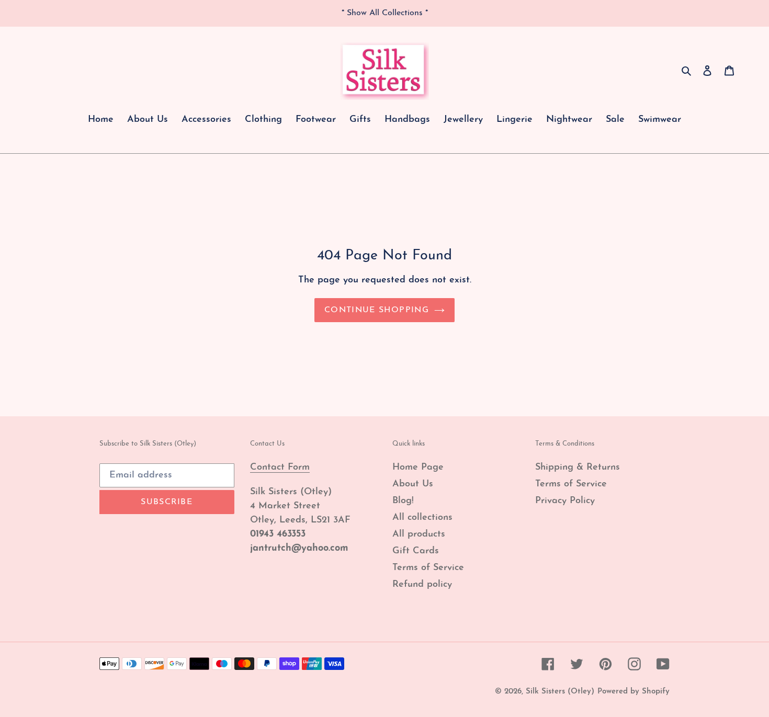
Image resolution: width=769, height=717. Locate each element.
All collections (422, 517)
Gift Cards (415, 551)
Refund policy (422, 584)
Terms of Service (428, 568)
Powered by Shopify (633, 692)
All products (418, 534)
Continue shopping (376, 310)
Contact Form (280, 467)
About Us (412, 484)
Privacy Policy (565, 501)
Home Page (418, 467)
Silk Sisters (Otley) (560, 692)
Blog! (403, 501)
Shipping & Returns (577, 467)
